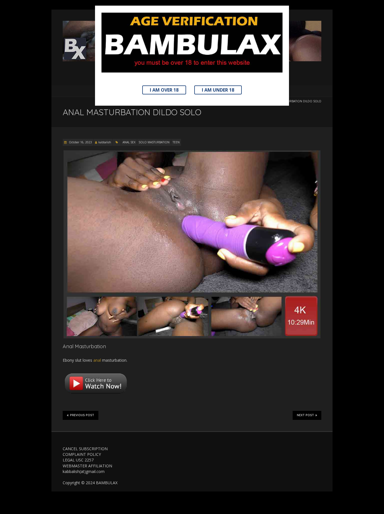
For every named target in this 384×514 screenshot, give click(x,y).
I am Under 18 (218, 90)
